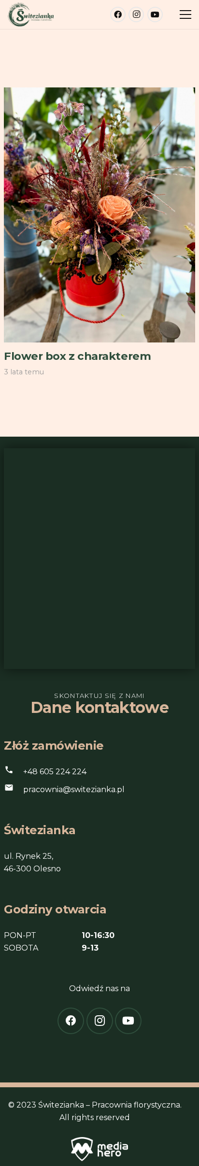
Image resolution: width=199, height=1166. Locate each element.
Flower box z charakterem (77, 356)
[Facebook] (118, 14)
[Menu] (185, 14)
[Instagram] (136, 14)
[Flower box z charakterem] (99, 93)
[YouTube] (155, 14)
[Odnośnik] (31, 14)
